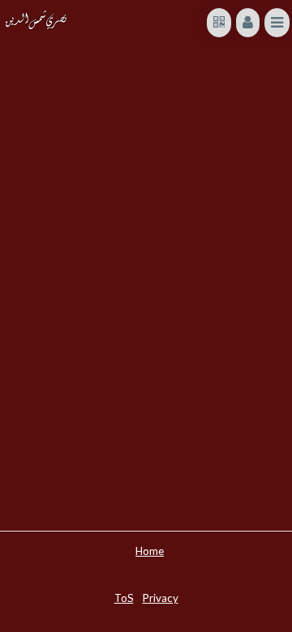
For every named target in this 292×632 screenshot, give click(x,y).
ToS (124, 597)
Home (149, 550)
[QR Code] (219, 22)
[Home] (36, 20)
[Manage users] (248, 22)
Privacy (160, 597)
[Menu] (277, 22)
